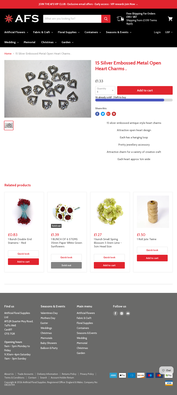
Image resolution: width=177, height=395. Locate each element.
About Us (9, 374)
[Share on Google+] (108, 114)
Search (43, 377)
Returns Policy (69, 374)
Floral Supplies (67, 32)
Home (8, 53)
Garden (66, 42)
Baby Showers (49, 343)
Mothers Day (48, 318)
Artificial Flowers (15, 32)
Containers (92, 32)
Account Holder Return (62, 377)
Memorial (29, 42)
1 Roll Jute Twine (146, 239)
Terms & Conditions (14, 377)
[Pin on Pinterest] (114, 114)
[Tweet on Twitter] (103, 114)
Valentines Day (49, 313)
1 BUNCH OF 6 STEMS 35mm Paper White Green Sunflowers (66, 243)
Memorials (46, 338)
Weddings (46, 328)
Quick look (23, 253)
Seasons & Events (117, 32)
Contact (32, 377)
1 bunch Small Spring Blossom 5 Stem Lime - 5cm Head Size (108, 243)
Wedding (10, 42)
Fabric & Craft (42, 32)
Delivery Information (47, 374)
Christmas (47, 42)
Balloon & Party (49, 348)
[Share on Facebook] (97, 114)
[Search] (105, 19)
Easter (44, 323)
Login (157, 32)
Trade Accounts (25, 374)
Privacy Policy (87, 374)
